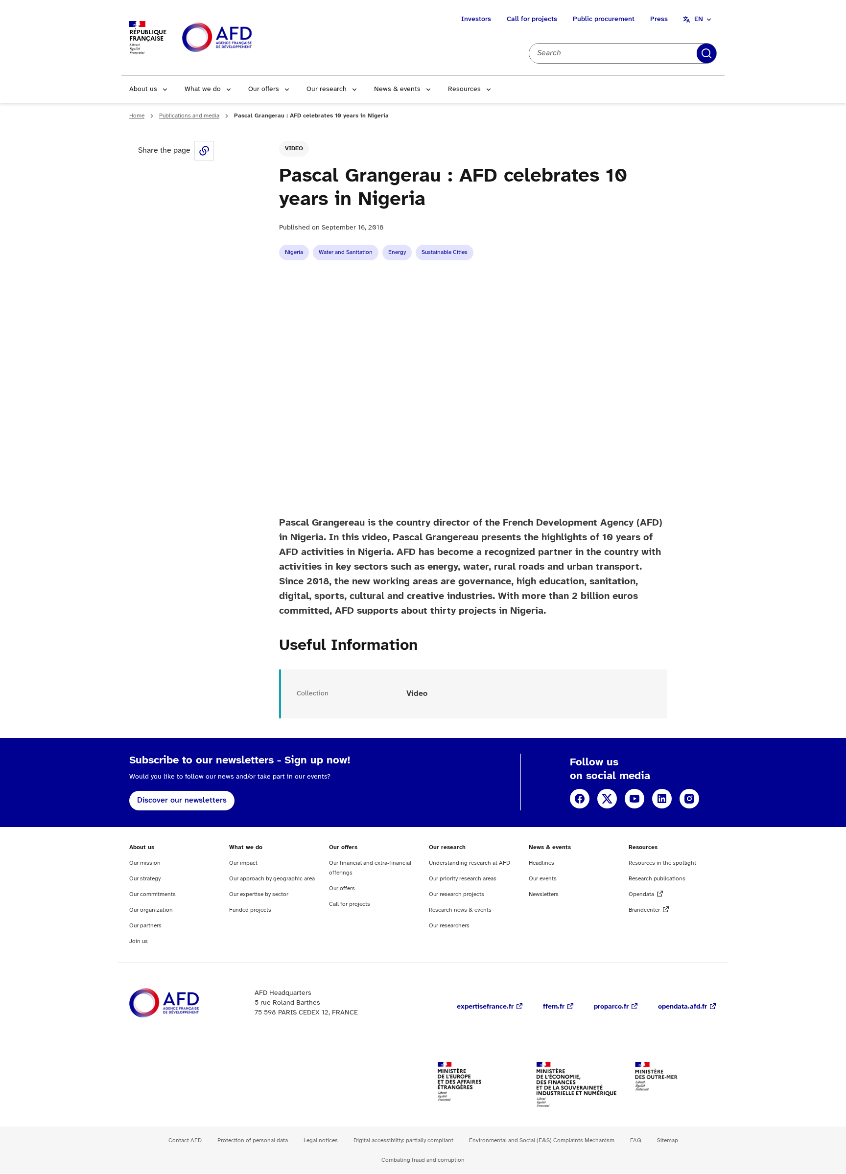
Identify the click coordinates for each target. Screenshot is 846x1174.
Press (659, 19)
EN (698, 19)
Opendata (641, 894)
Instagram (689, 798)
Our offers (263, 89)
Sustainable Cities (445, 252)
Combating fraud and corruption (423, 1160)
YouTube (634, 798)
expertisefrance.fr (485, 1007)
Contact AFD (185, 1140)
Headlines (541, 863)
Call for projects (532, 19)
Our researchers (449, 925)
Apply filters (706, 53)
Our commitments (152, 894)
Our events (543, 878)
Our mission (145, 863)
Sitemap (667, 1140)
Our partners (145, 925)
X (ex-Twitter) (607, 798)
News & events (397, 89)
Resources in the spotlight (662, 863)
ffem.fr (553, 1007)
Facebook (579, 798)
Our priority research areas (462, 878)
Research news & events (460, 910)
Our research (326, 89)
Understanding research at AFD (469, 863)
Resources (464, 89)
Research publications (657, 878)
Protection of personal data (252, 1140)
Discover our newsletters (182, 800)
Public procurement (603, 19)
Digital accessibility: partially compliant (403, 1140)
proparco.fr (611, 1007)
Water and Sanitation (346, 252)
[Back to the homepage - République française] (239, 38)
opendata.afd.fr (682, 1007)
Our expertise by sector (258, 894)
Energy (397, 252)
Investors (476, 19)
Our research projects (456, 894)
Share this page (204, 151)
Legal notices (321, 1140)
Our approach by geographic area (272, 878)
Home (136, 116)
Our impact (243, 863)
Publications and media (189, 116)
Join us (138, 941)
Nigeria (294, 252)
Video (294, 148)
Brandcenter (644, 910)
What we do (203, 89)
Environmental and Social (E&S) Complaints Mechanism (541, 1140)
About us (143, 89)
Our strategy (145, 878)
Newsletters (544, 894)
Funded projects (250, 910)
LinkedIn (662, 798)
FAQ (635, 1140)
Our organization (151, 910)
